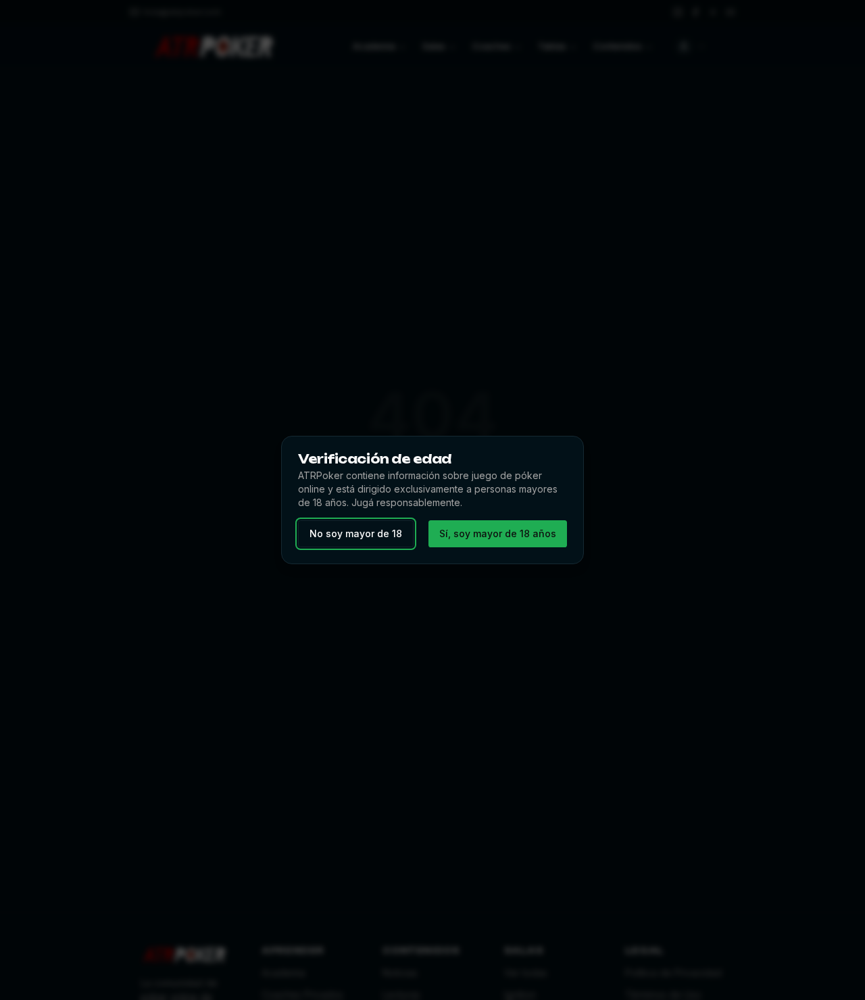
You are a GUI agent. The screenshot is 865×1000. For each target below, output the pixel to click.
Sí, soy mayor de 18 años (497, 533)
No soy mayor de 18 (356, 533)
